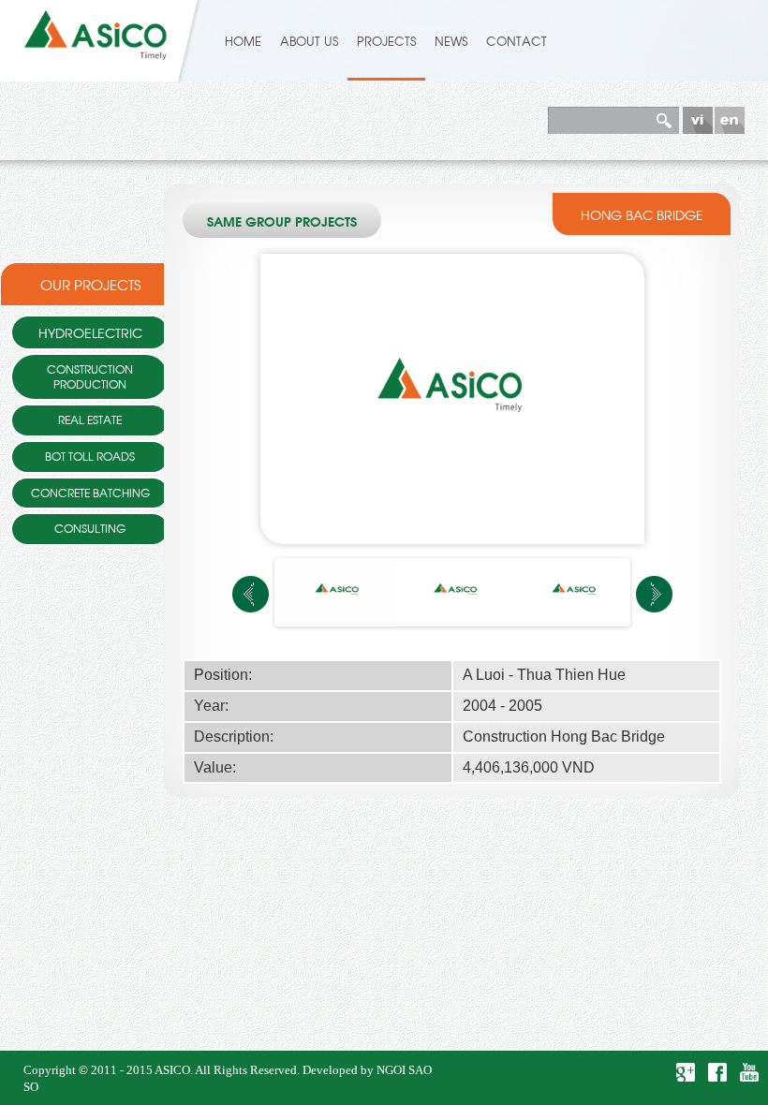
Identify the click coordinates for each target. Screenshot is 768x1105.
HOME (243, 41)
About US (309, 41)
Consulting (90, 528)
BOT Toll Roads (90, 456)
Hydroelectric (90, 332)
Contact (516, 41)
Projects (386, 41)
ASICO (172, 1070)
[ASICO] (96, 30)
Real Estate (90, 419)
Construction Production (90, 376)
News (451, 41)
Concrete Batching (90, 492)
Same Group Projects (282, 222)
